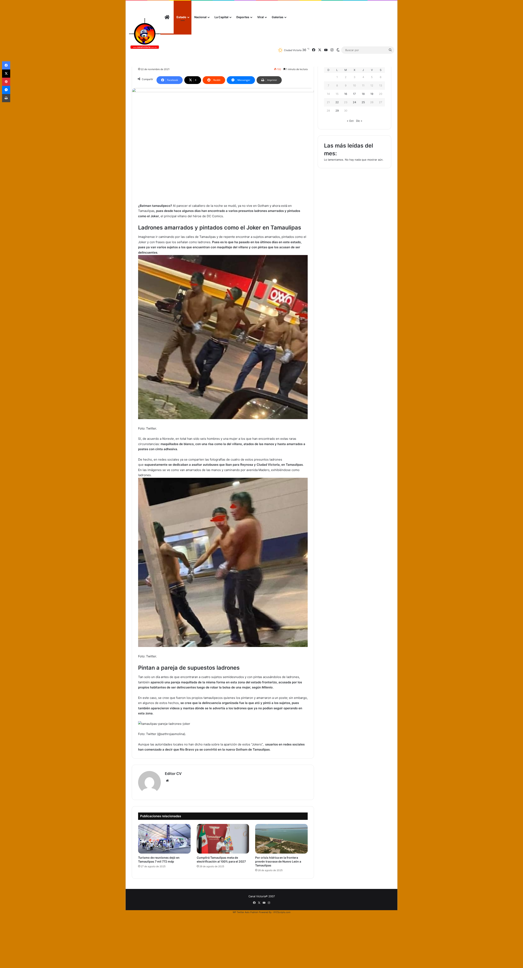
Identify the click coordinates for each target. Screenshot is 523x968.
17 (354, 93)
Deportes (242, 17)
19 (371, 93)
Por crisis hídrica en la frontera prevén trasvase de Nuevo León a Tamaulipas (278, 861)
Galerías (277, 17)
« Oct (350, 120)
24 (354, 102)
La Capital (221, 17)
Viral (260, 17)
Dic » (359, 120)
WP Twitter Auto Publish (245, 912)
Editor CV (173, 773)
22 (337, 102)
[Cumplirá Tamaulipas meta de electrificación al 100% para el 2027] (223, 839)
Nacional (200, 17)
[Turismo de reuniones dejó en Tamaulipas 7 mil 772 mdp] (164, 839)
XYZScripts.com (282, 912)
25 (363, 102)
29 (337, 110)
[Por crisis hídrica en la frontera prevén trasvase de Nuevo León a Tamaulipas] (281, 839)
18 (363, 93)
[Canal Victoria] (144, 33)
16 (345, 93)
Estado (181, 17)
